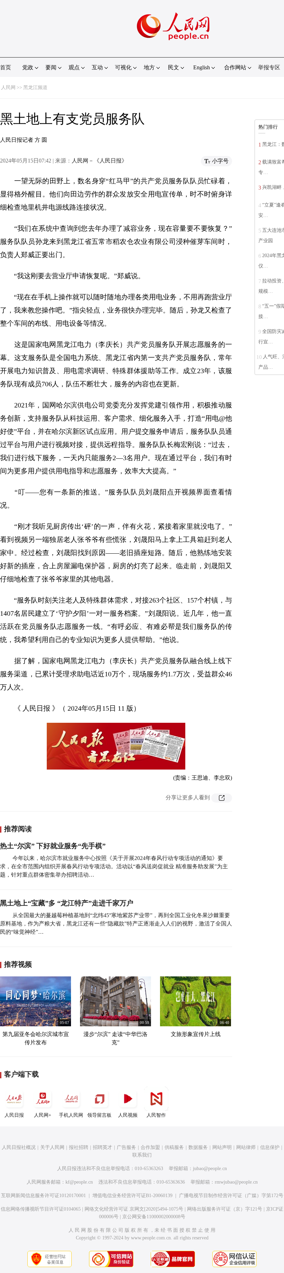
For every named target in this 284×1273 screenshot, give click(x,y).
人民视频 (127, 1115)
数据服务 (198, 1147)
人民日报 (14, 1115)
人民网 (8, 87)
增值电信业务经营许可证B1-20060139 (132, 1195)
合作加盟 (150, 1147)
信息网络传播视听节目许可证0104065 (41, 1209)
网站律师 (246, 1147)
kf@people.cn (79, 1182)
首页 (5, 67)
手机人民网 (71, 1115)
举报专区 (269, 67)
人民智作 (156, 1115)
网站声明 (222, 1147)
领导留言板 (99, 1115)
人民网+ (42, 1115)
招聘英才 (102, 1147)
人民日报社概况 (19, 1147)
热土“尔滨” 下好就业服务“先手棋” (53, 846)
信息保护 (269, 1147)
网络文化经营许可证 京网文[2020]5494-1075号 (134, 1209)
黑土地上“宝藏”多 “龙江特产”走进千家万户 (66, 903)
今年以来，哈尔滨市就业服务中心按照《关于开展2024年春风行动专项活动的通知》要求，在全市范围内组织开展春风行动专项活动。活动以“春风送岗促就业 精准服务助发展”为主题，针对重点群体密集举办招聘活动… (114, 866)
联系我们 (142, 1155)
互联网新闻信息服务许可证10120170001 (43, 1195)
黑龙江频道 (35, 87)
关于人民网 (52, 1147)
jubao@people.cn (210, 1168)
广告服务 (126, 1147)
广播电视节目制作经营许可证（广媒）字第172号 (231, 1195)
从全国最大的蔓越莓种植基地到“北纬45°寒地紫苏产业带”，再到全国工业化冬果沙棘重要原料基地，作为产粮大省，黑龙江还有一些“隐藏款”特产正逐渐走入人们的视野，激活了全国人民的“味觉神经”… (116, 923)
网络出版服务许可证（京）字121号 (224, 1209)
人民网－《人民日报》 (99, 161)
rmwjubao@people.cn (236, 1182)
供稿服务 (174, 1147)
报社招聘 (78, 1147)
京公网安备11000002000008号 (153, 1216)
